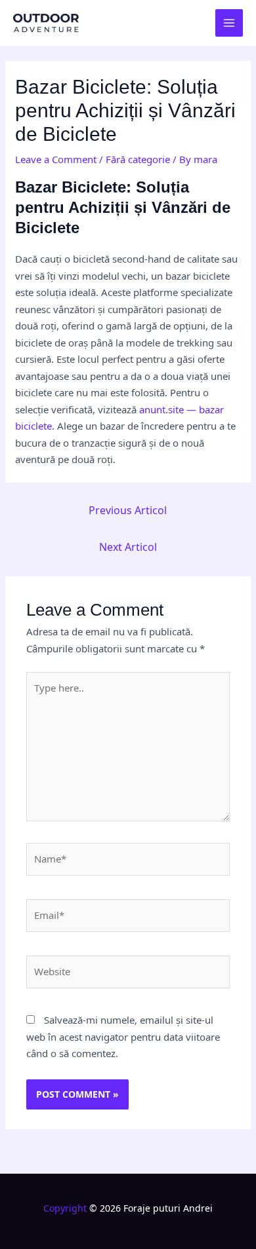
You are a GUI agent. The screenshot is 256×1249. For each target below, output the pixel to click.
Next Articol (128, 547)
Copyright (65, 1208)
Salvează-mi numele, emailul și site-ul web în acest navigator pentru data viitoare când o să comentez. (123, 1036)
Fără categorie (138, 159)
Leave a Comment (55, 159)
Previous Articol (128, 510)
